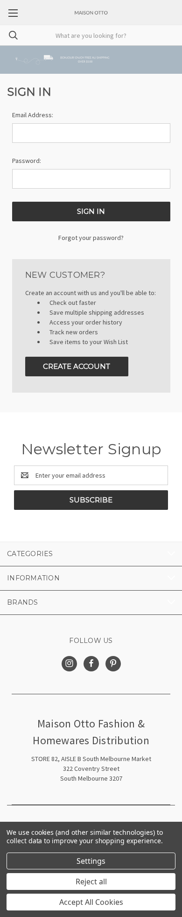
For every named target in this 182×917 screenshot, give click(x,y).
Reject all (91, 881)
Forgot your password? (91, 237)
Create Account (76, 366)
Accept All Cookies (91, 902)
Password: (26, 160)
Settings (91, 861)
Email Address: (32, 115)
